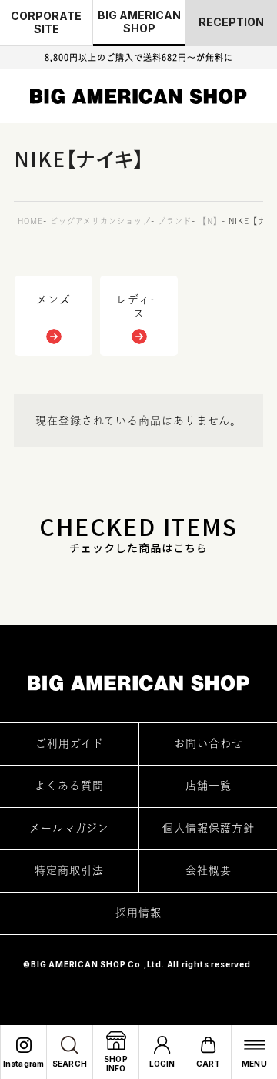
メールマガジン (69, 828)
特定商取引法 (69, 870)
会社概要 (208, 870)
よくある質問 (69, 785)
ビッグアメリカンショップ (100, 221)
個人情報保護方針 (208, 828)
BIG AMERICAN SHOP (139, 21)
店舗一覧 (208, 785)
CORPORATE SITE (46, 22)
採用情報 (138, 912)
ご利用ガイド (69, 743)
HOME (30, 221)
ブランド (175, 221)
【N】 (210, 221)
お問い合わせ (208, 743)
